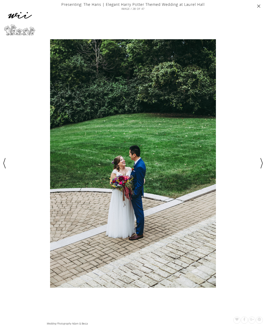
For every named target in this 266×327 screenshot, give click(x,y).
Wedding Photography (59, 323)
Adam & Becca (80, 323)
